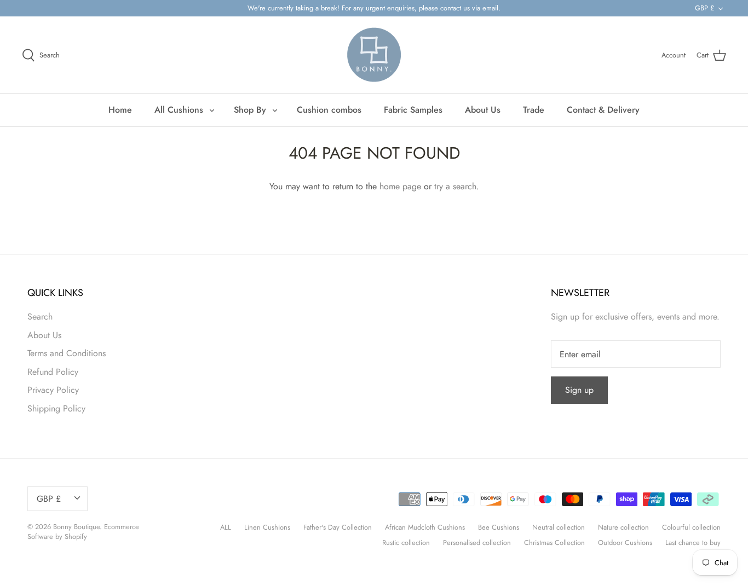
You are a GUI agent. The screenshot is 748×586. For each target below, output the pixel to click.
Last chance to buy (693, 542)
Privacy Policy (53, 390)
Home (120, 109)
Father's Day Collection (337, 527)
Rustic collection (406, 542)
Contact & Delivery (603, 109)
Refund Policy (52, 371)
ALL (225, 527)
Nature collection (623, 527)
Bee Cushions (498, 527)
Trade (533, 109)
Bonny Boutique (76, 526)
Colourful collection (691, 527)
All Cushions (178, 109)
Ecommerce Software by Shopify (83, 531)
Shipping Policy (56, 408)
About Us (482, 109)
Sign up (579, 390)
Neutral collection (558, 527)
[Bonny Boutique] (374, 54)
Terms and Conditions (66, 353)
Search (40, 316)
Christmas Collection (554, 542)
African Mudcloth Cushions (425, 527)
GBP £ (704, 8)
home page (400, 186)
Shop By (250, 109)
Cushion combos (329, 109)
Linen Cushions (267, 527)
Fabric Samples (413, 109)
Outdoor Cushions (625, 542)
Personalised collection (477, 542)
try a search (455, 186)
